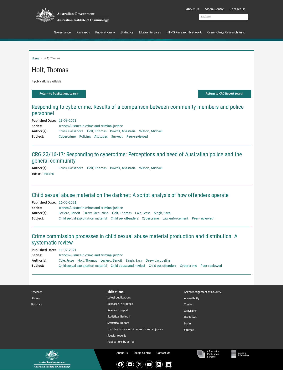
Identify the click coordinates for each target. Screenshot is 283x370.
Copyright (190, 311)
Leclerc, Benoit (69, 213)
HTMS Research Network (184, 32)
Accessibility (191, 298)
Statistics (127, 32)
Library (35, 298)
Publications (104, 32)
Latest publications (119, 297)
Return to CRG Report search (225, 93)
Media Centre (214, 9)
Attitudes (101, 137)
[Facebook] (120, 364)
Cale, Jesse (142, 213)
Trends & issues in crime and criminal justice (135, 329)
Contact (189, 304)
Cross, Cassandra (71, 131)
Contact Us (237, 9)
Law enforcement (175, 218)
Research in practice (120, 304)
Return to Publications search (58, 93)
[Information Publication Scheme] (208, 354)
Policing (85, 137)
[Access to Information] (241, 354)
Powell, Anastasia (123, 131)
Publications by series (120, 341)
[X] (139, 364)
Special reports (116, 335)
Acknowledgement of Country (202, 292)
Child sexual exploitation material (83, 218)
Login (187, 323)
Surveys (117, 137)
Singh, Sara (162, 213)
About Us (192, 9)
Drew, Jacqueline (96, 213)
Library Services (150, 32)
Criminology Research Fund (226, 32)
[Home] (73, 14)
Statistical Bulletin (118, 316)
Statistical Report (118, 323)
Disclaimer (191, 317)
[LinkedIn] (168, 364)
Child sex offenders (124, 218)
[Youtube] (149, 364)
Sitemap (189, 330)
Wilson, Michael (150, 131)
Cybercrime (67, 137)
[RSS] (159, 364)
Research (83, 32)
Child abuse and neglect (128, 266)
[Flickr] (130, 364)
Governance (62, 32)
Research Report (117, 310)
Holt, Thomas (96, 131)
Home (35, 58)
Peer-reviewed (137, 137)
